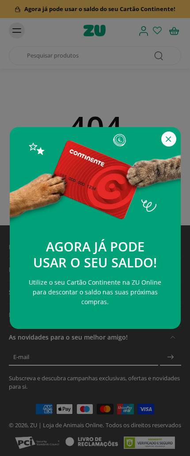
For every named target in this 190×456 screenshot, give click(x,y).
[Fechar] (168, 139)
